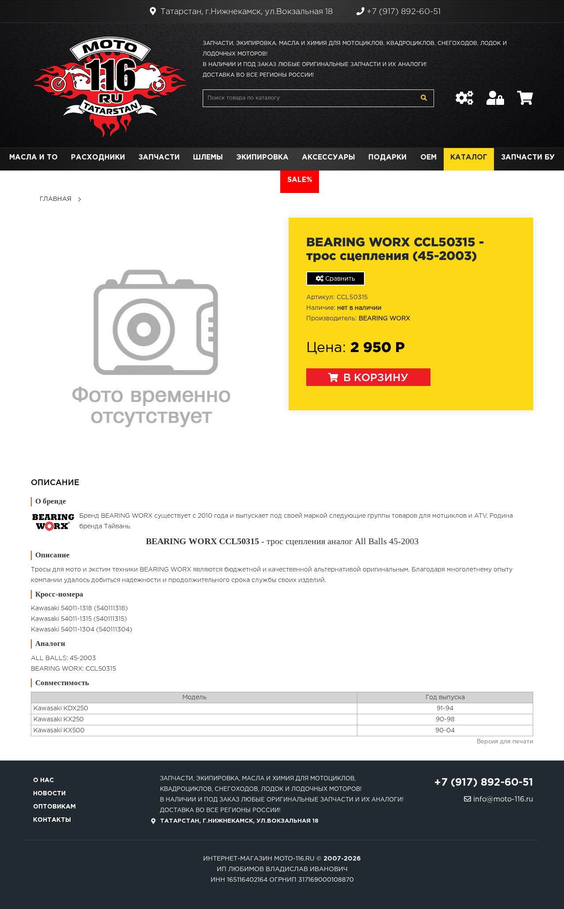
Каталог (468, 157)
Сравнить (339, 279)
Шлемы (208, 157)
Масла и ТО (33, 157)
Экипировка (262, 157)
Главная (55, 199)
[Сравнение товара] (464, 93)
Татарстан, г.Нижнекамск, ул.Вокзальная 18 (245, 11)
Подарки (387, 157)
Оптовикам (54, 806)
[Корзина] (525, 93)
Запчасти (159, 157)
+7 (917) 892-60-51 (402, 11)
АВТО (263, 180)
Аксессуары (328, 157)
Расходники (98, 157)
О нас (43, 780)
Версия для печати (505, 741)
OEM (428, 157)
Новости (49, 793)
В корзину (374, 378)
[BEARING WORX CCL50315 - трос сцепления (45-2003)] (153, 337)
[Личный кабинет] (495, 93)
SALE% (299, 180)
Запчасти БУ (528, 157)
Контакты (52, 820)
